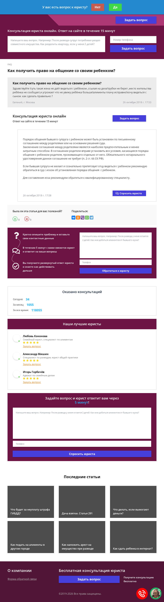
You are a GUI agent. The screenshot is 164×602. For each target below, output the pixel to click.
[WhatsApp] (87, 217)
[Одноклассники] (78, 217)
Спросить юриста (131, 193)
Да (115, 7)
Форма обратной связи (22, 579)
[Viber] (82, 217)
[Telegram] (91, 217)
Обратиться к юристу (115, 270)
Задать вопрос (136, 20)
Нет (98, 7)
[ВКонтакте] (73, 217)
